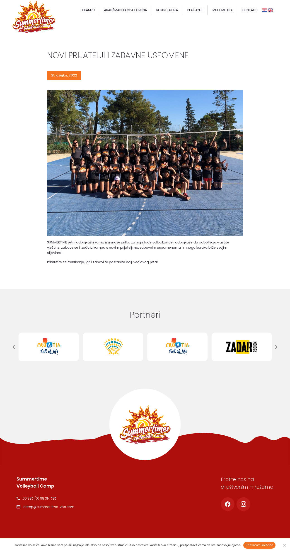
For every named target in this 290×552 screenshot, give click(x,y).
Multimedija (223, 10)
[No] (284, 545)
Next (276, 347)
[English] (270, 10)
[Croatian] (265, 10)
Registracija (167, 10)
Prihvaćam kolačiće (259, 545)
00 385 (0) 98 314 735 (39, 498)
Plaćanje (195, 10)
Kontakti (250, 10)
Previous (13, 347)
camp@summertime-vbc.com (48, 507)
